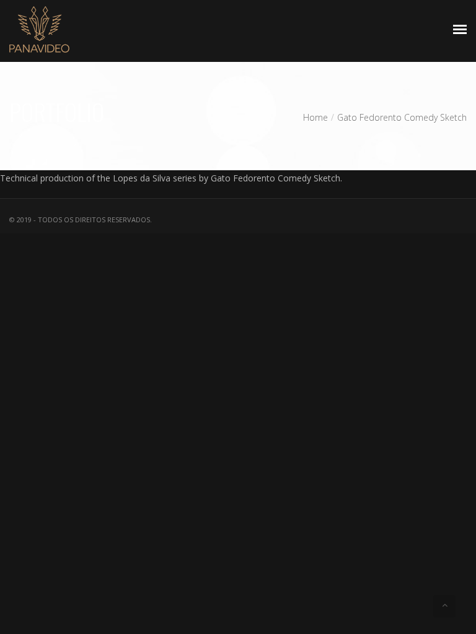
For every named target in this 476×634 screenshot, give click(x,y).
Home (315, 117)
